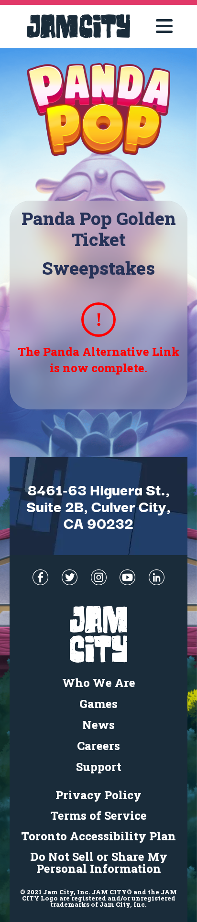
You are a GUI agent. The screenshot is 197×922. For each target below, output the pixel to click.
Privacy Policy (98, 795)
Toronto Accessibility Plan (98, 836)
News (98, 724)
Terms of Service (98, 815)
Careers (98, 745)
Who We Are (98, 682)
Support (98, 766)
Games (98, 703)
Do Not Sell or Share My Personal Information (98, 862)
